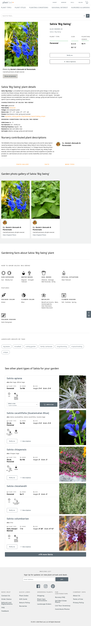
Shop (55, 2)
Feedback (5, 611)
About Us (76, 596)
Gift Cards (23, 599)
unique (43, 116)
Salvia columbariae (18, 518)
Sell (72, 2)
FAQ (3, 608)
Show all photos (10, 76)
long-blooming (25, 116)
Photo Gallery (22, 164)
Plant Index (23, 596)
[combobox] (22, 404)
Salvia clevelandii (17, 486)
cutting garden (16, 116)
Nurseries (23, 606)
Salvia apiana (14, 378)
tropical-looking (35, 116)
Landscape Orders (44, 604)
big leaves (8, 116)
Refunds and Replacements (7, 603)
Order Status (6, 599)
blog (81, 2)
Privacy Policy (78, 603)
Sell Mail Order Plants (61, 601)
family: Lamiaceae (46, 346)
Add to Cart (50, 404)
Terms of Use (78, 599)
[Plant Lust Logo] (8, 2)
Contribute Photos (62, 609)
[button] (84, 16)
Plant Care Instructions (42, 600)
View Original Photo (9, 235)
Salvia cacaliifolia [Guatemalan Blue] (28, 413)
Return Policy (24, 603)
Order (63, 2)
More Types (70, 164)
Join (62, 579)
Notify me (70, 55)
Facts (47, 164)
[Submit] (87, 16)
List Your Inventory (62, 606)
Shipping (40, 596)
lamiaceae (12, 108)
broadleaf (17, 346)
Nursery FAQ (60, 597)
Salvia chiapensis (16, 449)
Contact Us (5, 596)
